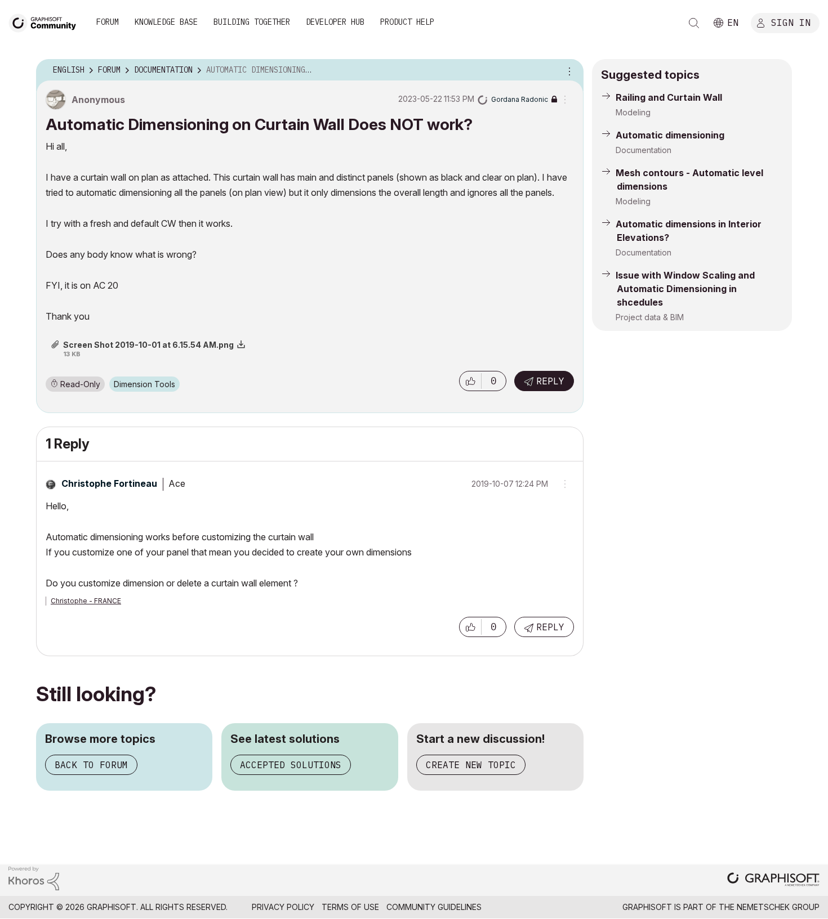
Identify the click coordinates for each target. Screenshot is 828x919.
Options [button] (567, 70)
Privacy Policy (283, 907)
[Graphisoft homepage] (773, 880)
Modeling (633, 112)
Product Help (407, 22)
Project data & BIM (650, 317)
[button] (470, 381)
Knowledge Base (166, 22)
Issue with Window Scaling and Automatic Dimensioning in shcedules (685, 289)
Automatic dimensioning (670, 135)
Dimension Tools (144, 384)
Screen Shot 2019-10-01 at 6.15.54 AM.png (148, 344)
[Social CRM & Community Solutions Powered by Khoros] (33, 877)
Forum (107, 22)
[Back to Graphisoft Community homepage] (46, 21)
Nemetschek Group (778, 907)
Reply (550, 381)
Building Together (251, 22)
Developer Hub (335, 22)
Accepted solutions (290, 764)
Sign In (791, 22)
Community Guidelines (434, 907)
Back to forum (91, 764)
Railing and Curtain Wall (669, 97)
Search (693, 23)
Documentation (643, 150)
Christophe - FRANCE (86, 601)
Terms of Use (350, 907)
